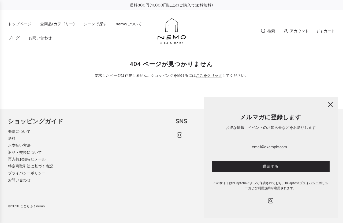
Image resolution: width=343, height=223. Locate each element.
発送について (19, 131)
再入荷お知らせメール (27, 159)
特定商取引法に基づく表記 (30, 166)
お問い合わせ (19, 180)
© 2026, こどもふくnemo (26, 206)
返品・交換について (25, 152)
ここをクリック (209, 75)
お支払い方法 (19, 145)
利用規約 (264, 188)
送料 (12, 138)
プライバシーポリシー (27, 173)
